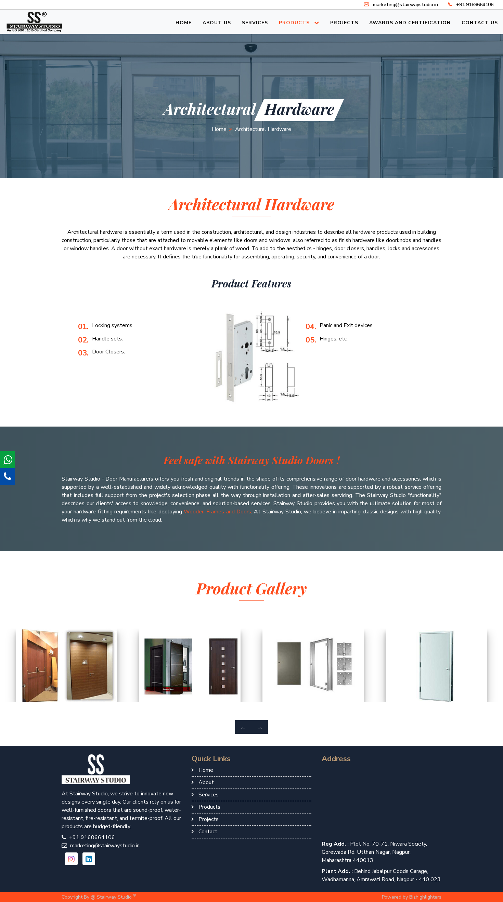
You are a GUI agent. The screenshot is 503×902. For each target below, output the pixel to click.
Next (260, 727)
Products (295, 22)
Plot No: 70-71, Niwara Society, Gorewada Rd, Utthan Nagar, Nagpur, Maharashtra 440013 (374, 852)
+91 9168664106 (474, 4)
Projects (344, 22)
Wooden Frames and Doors (217, 511)
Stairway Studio (116, 896)
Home (184, 22)
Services (255, 22)
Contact (207, 831)
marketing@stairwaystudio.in (405, 4)
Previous (243, 727)
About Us (217, 22)
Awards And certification (410, 22)
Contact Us (480, 22)
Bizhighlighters (425, 897)
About (206, 782)
